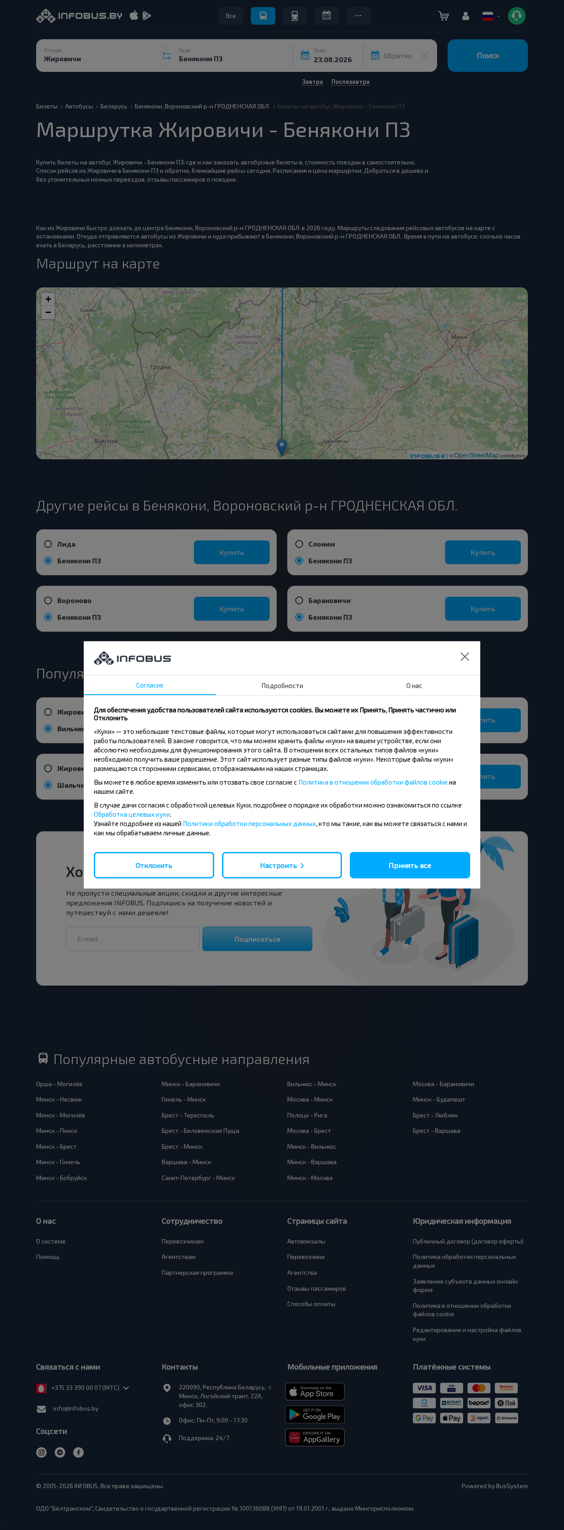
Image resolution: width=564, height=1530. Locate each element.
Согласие (149, 685)
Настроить (278, 865)
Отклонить (154, 865)
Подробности (282, 685)
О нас (414, 685)
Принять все (410, 865)
